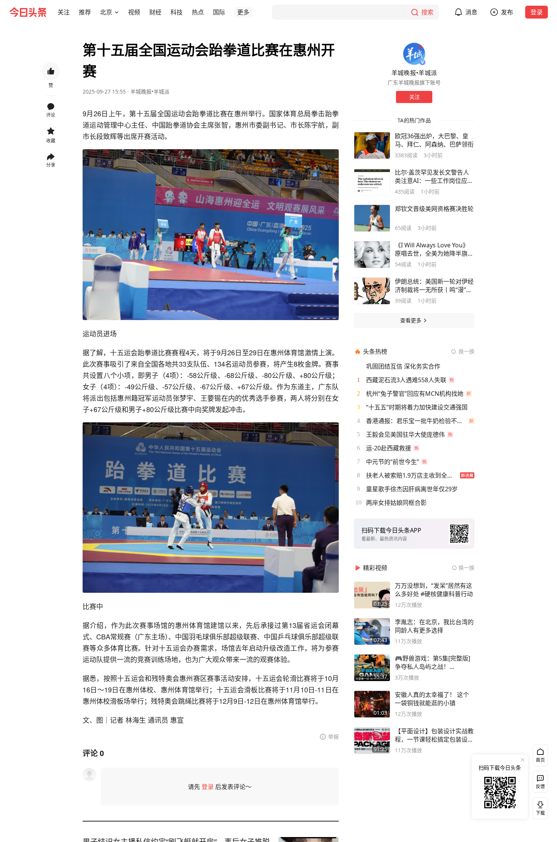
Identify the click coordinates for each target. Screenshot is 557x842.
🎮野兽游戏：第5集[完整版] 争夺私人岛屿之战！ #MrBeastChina (432, 662)
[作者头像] (414, 53)
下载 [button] (539, 806)
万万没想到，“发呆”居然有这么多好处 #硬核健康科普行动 (434, 589)
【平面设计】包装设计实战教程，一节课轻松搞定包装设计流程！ (434, 735)
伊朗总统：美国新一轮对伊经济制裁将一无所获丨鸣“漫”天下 (434, 285)
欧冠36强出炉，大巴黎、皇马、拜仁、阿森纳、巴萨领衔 (434, 140)
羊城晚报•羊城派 (149, 91)
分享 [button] (50, 165)
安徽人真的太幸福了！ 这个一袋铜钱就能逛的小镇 (432, 698)
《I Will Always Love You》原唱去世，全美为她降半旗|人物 (433, 249)
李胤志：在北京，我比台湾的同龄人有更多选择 (434, 626)
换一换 (466, 351)
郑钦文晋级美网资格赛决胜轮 (434, 209)
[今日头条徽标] (28, 12)
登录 (536, 12)
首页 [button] (540, 760)
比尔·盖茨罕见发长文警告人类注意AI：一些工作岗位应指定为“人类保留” (434, 176)
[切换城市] (116, 12)
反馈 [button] (540, 786)
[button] (64, 12)
